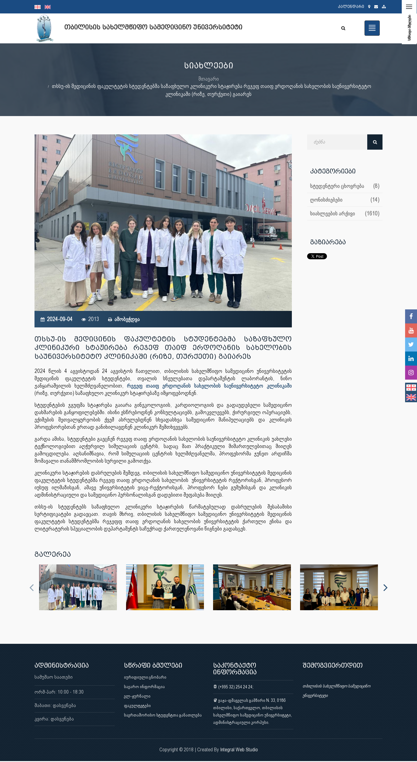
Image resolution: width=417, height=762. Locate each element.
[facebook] (411, 316)
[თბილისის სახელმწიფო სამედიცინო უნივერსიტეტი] (78, 587)
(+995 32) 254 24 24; (235, 686)
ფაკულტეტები (137, 705)
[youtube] (411, 330)
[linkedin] (411, 358)
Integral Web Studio (239, 750)
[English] (49, 7)
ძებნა (375, 142)
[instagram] (411, 372)
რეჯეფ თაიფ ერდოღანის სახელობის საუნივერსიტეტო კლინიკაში (209, 385)
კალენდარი (351, 6)
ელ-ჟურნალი (137, 696)
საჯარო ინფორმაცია (144, 686)
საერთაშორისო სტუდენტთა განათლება (163, 715)
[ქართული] (39, 7)
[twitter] (411, 344)
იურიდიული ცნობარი (145, 677)
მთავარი (208, 78)
